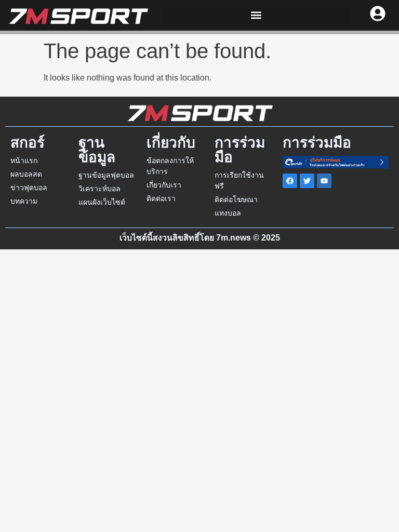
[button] (256, 15)
